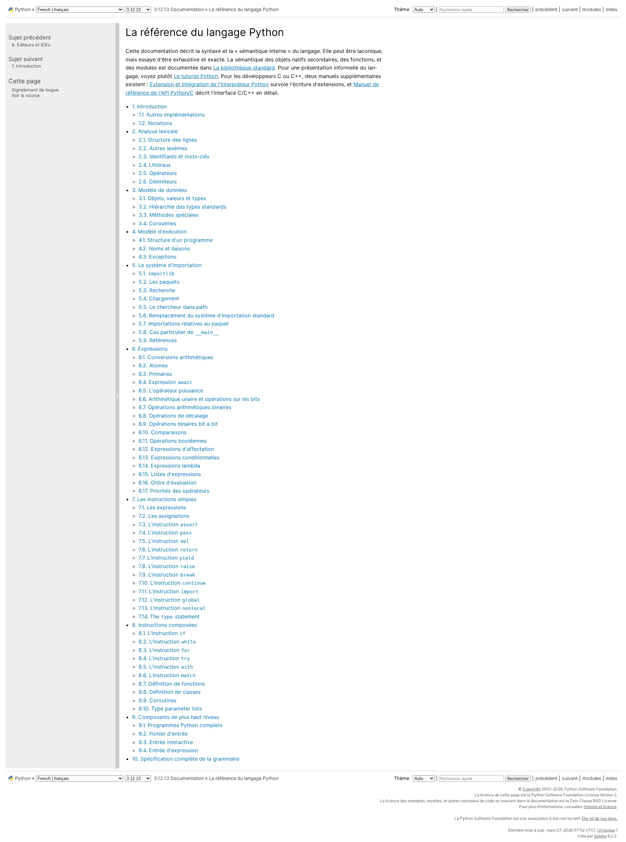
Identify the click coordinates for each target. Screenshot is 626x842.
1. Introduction (149, 106)
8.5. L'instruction (166, 666)
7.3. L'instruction (168, 524)
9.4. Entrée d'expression (168, 750)
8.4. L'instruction (164, 658)
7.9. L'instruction (167, 574)
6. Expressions (150, 348)
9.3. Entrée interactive (166, 742)
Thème (402, 9)
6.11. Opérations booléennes (173, 440)
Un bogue (606, 830)
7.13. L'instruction (172, 608)
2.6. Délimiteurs (158, 181)
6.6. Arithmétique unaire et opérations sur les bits (199, 399)
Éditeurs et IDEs (31, 44)
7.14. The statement (169, 616)
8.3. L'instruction (164, 650)
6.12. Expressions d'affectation (176, 449)
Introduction (26, 66)
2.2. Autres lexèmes (163, 148)
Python (23, 9)
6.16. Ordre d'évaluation (167, 482)
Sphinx (600, 836)
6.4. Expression (165, 382)
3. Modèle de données (159, 190)
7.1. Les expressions (162, 507)
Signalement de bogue (35, 89)
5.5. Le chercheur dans (173, 307)
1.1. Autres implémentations (172, 114)
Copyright (532, 788)
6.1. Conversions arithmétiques (176, 357)
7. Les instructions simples (164, 499)
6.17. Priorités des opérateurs (174, 490)
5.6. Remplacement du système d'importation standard (206, 315)
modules (591, 9)
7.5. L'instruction (164, 541)
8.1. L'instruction (162, 633)
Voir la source (26, 95)
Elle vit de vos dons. (600, 818)
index (612, 9)
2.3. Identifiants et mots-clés (174, 156)
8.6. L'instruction (167, 675)
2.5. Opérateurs (158, 173)
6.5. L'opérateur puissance (171, 390)
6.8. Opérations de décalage (173, 415)
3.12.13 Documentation (179, 9)
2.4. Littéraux (155, 165)
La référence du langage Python (243, 9)
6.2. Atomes (153, 365)
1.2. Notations (155, 123)
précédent (546, 9)
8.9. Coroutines (157, 700)
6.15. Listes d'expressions (170, 474)
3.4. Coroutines (157, 223)
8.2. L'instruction (167, 641)
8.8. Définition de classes (170, 692)
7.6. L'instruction (168, 549)
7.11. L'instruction (169, 591)
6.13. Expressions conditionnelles (179, 457)
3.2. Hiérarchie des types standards (182, 206)
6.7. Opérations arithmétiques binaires (185, 407)
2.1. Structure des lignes (168, 139)
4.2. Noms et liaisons (164, 248)
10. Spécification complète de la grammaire (185, 758)
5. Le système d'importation (166, 265)
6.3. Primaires (155, 374)
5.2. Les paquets (159, 281)
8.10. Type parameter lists (170, 708)
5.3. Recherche (157, 290)
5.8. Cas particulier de (179, 332)
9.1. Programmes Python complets (180, 725)
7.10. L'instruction (172, 583)
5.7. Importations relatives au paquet (184, 323)
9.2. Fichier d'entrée (163, 733)
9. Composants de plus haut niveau (175, 717)
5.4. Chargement (159, 298)
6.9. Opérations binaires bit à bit (178, 424)
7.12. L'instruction (169, 599)
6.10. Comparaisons (162, 432)
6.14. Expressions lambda (169, 465)
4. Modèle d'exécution (159, 231)
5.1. (156, 273)
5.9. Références (158, 340)
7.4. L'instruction (165, 532)
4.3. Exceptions (157, 256)
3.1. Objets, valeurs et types (172, 198)
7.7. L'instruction (166, 557)
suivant (570, 9)
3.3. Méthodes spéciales (168, 215)
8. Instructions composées (164, 625)
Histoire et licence (600, 806)
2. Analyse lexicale (155, 131)
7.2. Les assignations (164, 516)
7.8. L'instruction (167, 566)
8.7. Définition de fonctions (172, 683)
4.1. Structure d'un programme (176, 240)
